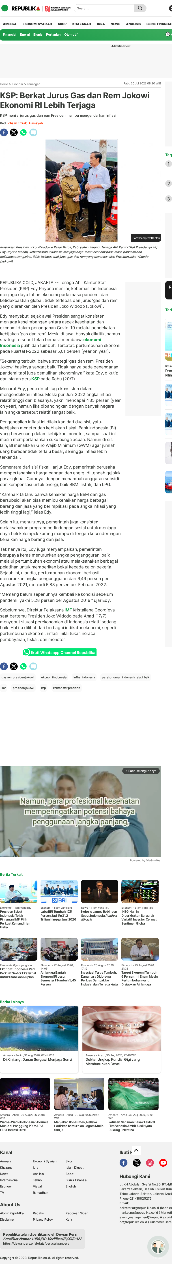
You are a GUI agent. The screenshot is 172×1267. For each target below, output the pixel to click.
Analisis (38, 1174)
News (4, 1174)
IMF (68, 610)
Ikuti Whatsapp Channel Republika (63, 652)
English (71, 1186)
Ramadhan (40, 1192)
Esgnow (6, 1186)
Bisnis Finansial (76, 1180)
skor (62, 24)
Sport (69, 1174)
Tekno (37, 1180)
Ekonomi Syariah (37, 24)
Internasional (9, 1180)
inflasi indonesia (84, 677)
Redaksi (39, 1213)
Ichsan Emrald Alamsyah (25, 123)
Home (4, 84)
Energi (25, 34)
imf (4, 688)
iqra (101, 24)
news (115, 24)
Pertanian (53, 34)
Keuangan (33, 84)
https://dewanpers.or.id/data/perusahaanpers (36, 1243)
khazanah (81, 24)
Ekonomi (18, 84)
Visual (37, 1186)
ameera (10, 24)
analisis (133, 24)
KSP (36, 378)
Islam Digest (74, 1167)
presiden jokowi (23, 688)
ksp (43, 688)
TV (2, 1192)
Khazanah (7, 1167)
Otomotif (70, 34)
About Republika (12, 1213)
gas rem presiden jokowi (18, 677)
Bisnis (38, 34)
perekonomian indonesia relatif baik (125, 677)
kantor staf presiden (66, 688)
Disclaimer (7, 1219)
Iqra (36, 1167)
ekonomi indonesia (53, 677)
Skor (69, 1161)
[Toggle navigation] (4, 8)
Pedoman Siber (76, 1213)
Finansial (9, 34)
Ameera (5, 1161)
